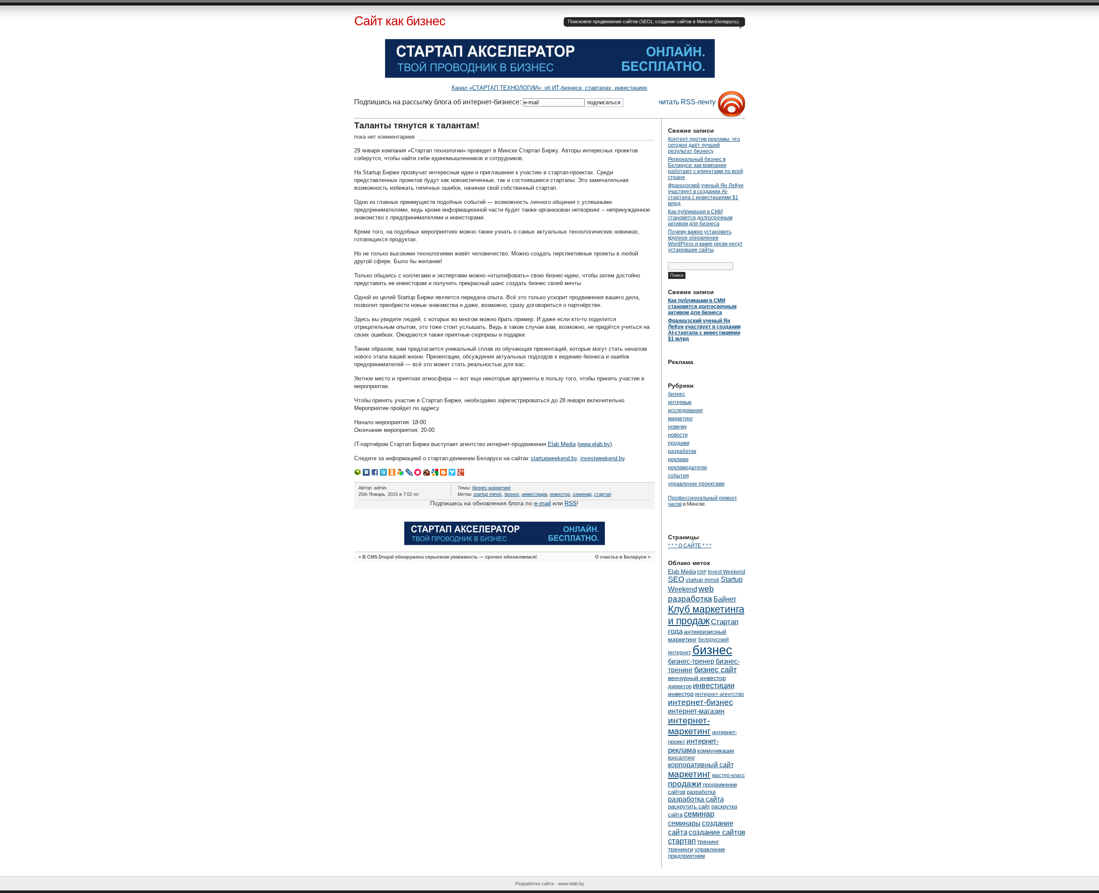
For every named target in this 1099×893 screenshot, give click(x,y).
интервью (680, 402)
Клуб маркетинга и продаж (706, 615)
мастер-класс (728, 775)
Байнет (724, 599)
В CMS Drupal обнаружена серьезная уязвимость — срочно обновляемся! (449, 556)
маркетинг (500, 487)
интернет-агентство (719, 694)
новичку (677, 427)
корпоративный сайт (701, 764)
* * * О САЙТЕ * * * (689, 546)
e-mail (542, 503)
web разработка (691, 593)
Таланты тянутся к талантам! (417, 125)
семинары (684, 823)
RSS (571, 503)
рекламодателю (687, 468)
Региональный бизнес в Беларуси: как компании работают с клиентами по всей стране (705, 168)
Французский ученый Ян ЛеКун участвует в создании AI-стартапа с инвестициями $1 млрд (706, 194)
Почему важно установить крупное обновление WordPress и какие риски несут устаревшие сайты (705, 241)
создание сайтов (717, 832)
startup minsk (488, 494)
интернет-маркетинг (689, 725)
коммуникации (715, 750)
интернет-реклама (693, 745)
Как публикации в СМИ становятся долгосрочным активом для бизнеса (700, 218)
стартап (602, 494)
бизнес (479, 487)
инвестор (560, 494)
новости (678, 435)
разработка (682, 451)
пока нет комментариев (384, 137)
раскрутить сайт (689, 806)
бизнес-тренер (691, 661)
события (678, 476)
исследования (685, 410)
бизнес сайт (715, 669)
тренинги (680, 849)
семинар (582, 494)
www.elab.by (594, 444)
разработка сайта (696, 799)
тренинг (708, 841)
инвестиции (534, 494)
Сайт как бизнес (399, 21)
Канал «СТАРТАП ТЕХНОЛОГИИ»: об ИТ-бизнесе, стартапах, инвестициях (549, 88)
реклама (678, 459)
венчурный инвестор (697, 677)
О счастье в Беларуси (621, 556)
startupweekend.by (554, 458)
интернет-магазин (696, 711)
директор (680, 686)
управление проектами (696, 484)
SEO (676, 579)
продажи (678, 443)
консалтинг (681, 758)
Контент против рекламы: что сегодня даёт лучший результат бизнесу (704, 145)
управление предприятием (696, 852)
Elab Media (562, 444)
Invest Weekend (726, 572)
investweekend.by (602, 458)
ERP (702, 571)
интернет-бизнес (700, 702)
